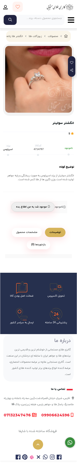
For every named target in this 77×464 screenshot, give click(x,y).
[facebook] (18, 458)
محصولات (53, 36)
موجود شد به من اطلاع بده (32, 207)
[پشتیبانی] (70, 442)
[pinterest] (24, 458)
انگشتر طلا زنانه (15, 36)
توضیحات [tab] (55, 232)
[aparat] (31, 458)
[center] (10, 20)
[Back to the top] (38, 444)
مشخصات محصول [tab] (26, 232)
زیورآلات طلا (35, 36)
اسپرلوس (8, 149)
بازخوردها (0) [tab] (38, 244)
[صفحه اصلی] (66, 36)
